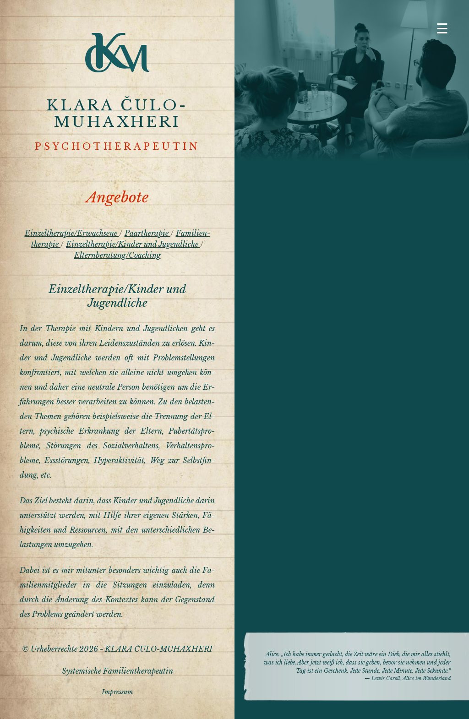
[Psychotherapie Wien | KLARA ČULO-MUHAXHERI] (117, 69)
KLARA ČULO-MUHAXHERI (117, 113)
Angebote (117, 197)
